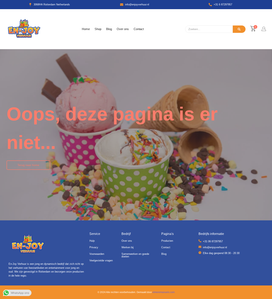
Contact (139, 29)
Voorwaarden (96, 253)
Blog (109, 29)
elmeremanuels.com (164, 292)
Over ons (123, 29)
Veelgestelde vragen (101, 260)
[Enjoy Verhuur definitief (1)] (28, 244)
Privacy (93, 247)
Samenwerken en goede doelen (135, 255)
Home (86, 29)
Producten (167, 240)
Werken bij (127, 247)
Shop (98, 29)
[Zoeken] (239, 29)
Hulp (92, 240)
